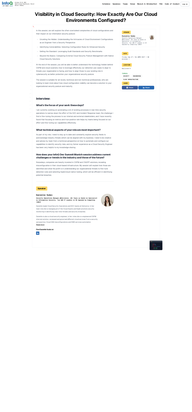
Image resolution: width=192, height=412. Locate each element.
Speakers (116, 4)
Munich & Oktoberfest (147, 4)
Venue (132, 4)
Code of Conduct (172, 4)
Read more (40, 225)
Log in (185, 4)
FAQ (160, 4)
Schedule (106, 4)
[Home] (7, 4)
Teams (125, 4)
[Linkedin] (37, 233)
